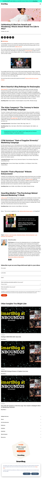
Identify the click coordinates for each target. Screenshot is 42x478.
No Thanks (35, 473)
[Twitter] (9, 259)
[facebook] (2, 37)
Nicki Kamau (5, 41)
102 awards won (28, 50)
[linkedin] (5, 37)
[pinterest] (10, 37)
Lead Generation (12, 234)
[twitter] (7, 37)
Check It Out (22, 228)
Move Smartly (4, 89)
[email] (13, 37)
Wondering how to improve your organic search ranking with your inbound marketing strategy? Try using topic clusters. (20, 132)
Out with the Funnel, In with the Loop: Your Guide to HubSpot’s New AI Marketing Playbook (21, 406)
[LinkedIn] (11, 259)
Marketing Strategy (21, 234)
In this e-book (4, 197)
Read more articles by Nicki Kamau (16, 257)
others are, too (18, 46)
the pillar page (14, 118)
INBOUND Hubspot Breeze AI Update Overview (14, 371)
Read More (35, 1)
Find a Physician (29, 179)
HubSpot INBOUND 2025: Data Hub (11, 337)
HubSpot (6, 234)
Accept (27, 473)
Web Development (30, 234)
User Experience (9, 236)
